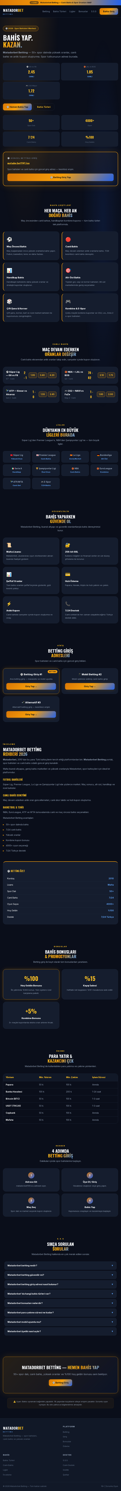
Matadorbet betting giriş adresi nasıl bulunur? (60, 1284)
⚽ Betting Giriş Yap (60, 177)
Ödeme (66, 1446)
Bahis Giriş (109, 11)
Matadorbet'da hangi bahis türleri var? (60, 1293)
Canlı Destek (69, 1465)
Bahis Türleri (59, 11)
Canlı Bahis (8, 1465)
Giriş (65, 1436)
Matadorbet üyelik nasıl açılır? (60, 1331)
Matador (13, 11)
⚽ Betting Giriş (60, 1382)
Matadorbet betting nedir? (60, 1265)
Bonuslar (83, 11)
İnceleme (7, 1475)
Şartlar (66, 1475)
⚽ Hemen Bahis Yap (17, 107)
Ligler (72, 11)
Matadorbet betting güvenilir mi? (60, 1275)
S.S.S (93, 11)
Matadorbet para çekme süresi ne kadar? (60, 1312)
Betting (46, 11)
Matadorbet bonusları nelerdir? (60, 1303)
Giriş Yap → (31, 686)
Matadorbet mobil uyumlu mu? (60, 1322)
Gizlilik (66, 1470)
